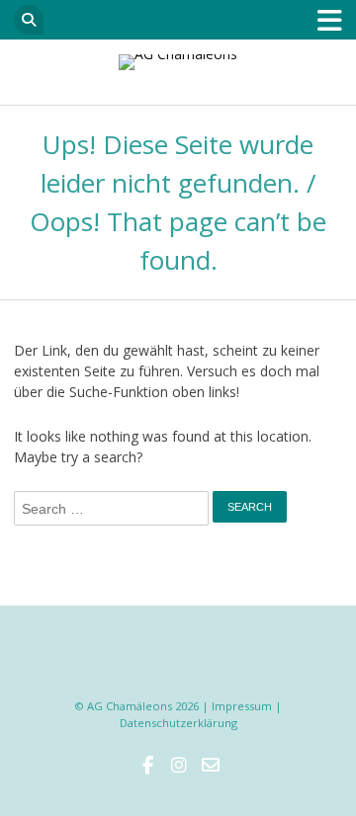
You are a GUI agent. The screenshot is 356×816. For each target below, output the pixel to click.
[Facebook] (146, 765)
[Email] (209, 765)
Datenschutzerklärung (178, 722)
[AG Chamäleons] (177, 62)
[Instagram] (178, 765)
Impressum (242, 705)
